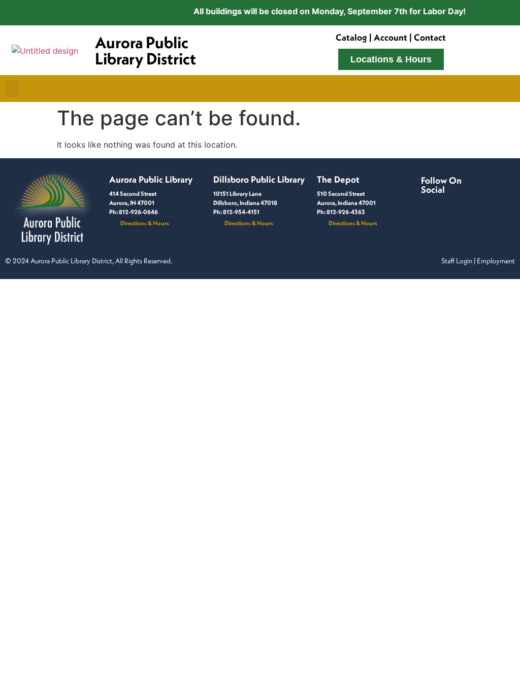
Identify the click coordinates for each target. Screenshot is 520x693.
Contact (430, 37)
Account (390, 37)
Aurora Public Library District (145, 50)
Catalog (351, 37)
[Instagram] (439, 200)
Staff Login (456, 260)
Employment (496, 260)
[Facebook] (427, 200)
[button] (12, 88)
